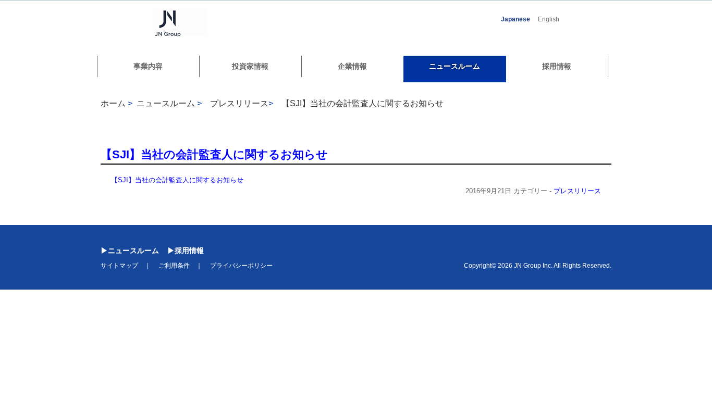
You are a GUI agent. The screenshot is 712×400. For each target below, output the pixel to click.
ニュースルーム (454, 66)
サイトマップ (119, 265)
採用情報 (556, 66)
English (548, 19)
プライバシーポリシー (241, 265)
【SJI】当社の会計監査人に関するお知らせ (362, 103)
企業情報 (352, 66)
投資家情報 (250, 66)
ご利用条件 (174, 265)
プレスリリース (577, 191)
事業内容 (148, 66)
